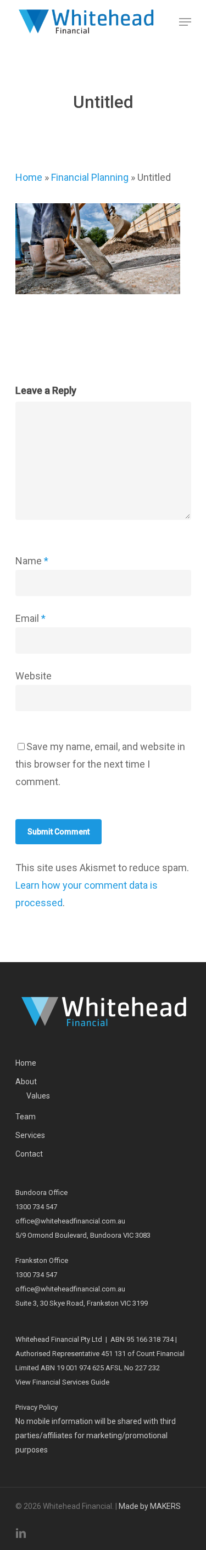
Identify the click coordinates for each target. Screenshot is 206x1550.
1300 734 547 (36, 1207)
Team (25, 1116)
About (26, 1081)
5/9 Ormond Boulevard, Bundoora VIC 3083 (83, 1235)
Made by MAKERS (150, 1506)
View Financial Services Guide (62, 1382)
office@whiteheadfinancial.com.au (70, 1221)
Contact (29, 1153)
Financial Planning (90, 177)
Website (33, 676)
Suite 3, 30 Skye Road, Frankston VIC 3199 (81, 1303)
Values (38, 1095)
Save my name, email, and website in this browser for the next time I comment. (100, 764)
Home (28, 177)
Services (30, 1135)
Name (31, 561)
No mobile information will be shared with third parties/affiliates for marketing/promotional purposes (95, 1435)
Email (30, 618)
